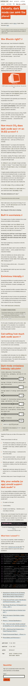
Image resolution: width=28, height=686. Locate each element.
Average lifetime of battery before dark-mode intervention (14, 384)
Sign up (6, 679)
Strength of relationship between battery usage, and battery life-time (13, 401)
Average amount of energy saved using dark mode (14, 393)
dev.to (15, 23)
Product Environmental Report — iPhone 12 (14, 634)
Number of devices (6, 417)
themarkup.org (11, 527)
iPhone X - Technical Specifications (11, 620)
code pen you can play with (15, 547)
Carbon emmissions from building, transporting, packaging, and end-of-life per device (13, 375)
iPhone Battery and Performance (11, 637)
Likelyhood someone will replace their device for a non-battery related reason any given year (13, 411)
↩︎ (23, 596)
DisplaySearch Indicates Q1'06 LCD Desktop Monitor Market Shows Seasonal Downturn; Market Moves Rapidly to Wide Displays (14, 594)
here (8, 25)
